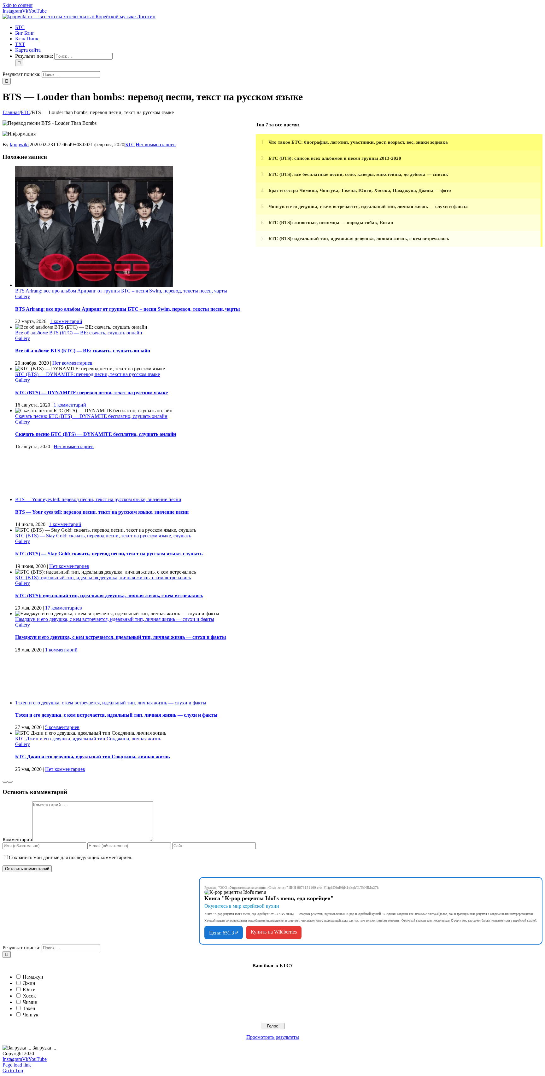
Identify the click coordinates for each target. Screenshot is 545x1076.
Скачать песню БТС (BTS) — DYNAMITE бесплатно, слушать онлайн (91, 416)
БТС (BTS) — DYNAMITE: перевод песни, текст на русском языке (87, 374)
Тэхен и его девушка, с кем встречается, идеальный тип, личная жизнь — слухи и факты (110, 702)
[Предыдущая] (5, 782)
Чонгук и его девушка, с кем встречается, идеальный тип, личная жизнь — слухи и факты (368, 206)
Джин (29, 983)
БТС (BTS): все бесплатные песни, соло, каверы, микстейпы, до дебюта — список (358, 174)
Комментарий (17, 839)
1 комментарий (66, 321)
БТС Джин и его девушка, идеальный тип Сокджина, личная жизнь (88, 738)
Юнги (29, 989)
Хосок (29, 995)
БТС (130, 144)
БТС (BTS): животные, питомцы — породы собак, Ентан (330, 222)
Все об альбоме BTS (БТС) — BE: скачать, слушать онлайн (78, 332)
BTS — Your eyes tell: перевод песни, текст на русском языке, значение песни (98, 499)
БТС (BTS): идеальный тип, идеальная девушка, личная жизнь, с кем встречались (103, 577)
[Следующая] (10, 782)
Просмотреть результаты (272, 1037)
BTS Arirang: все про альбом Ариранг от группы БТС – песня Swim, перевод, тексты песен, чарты (121, 290)
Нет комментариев (156, 144)
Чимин (30, 1002)
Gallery (22, 296)
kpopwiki (19, 144)
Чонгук (30, 1014)
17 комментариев (63, 607)
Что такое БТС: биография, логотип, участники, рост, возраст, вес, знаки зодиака (358, 142)
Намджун (33, 977)
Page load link (17, 1064)
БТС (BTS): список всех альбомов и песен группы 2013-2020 (334, 158)
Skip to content (17, 5)
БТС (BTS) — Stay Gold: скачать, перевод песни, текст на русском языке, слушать (103, 535)
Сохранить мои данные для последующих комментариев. (70, 857)
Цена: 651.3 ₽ (223, 932)
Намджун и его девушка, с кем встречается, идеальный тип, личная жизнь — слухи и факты (114, 619)
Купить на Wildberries (274, 931)
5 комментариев (62, 727)
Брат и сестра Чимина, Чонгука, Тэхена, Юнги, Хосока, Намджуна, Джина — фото (359, 190)
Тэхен (29, 1008)
